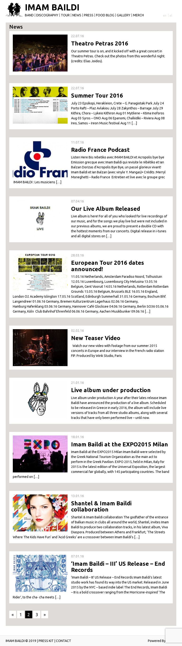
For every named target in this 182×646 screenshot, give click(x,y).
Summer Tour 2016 (97, 95)
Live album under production (111, 390)
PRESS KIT (46, 641)
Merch (138, 15)
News (76, 15)
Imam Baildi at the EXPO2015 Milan (119, 444)
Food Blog (105, 15)
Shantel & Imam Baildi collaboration (101, 506)
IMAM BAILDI (52, 7)
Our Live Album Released (105, 209)
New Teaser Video (95, 338)
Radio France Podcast (100, 150)
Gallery (123, 15)
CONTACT (63, 641)
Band (29, 15)
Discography (47, 15)
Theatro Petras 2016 (99, 43)
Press (88, 15)
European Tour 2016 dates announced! (107, 266)
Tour (65, 15)
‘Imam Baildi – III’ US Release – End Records (118, 567)
